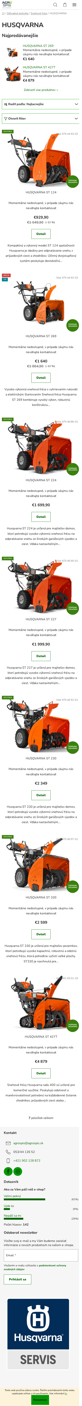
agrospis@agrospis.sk (28, 1143)
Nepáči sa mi (12, 1216)
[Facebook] (8, 1171)
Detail (41, 234)
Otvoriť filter (17, 119)
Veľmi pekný (12, 1196)
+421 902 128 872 (26, 1161)
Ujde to (9, 1206)
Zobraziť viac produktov (39, 90)
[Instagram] (17, 1171)
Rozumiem (40, 1400)
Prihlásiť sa (17, 1279)
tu (66, 1393)
